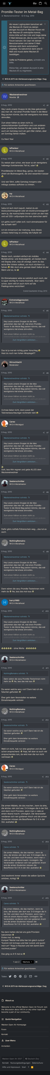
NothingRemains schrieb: (14, 673)
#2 (47, 159)
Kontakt (4, 1034)
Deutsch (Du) (33, 1059)
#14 (47, 842)
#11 (47, 668)
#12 (47, 720)
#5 (47, 311)
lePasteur (13, 148)
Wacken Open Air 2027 (12, 1059)
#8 (47, 492)
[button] (4, 3)
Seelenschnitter (16, 481)
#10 (47, 611)
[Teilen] (44, 105)
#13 (47, 777)
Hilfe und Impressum (11, 1067)
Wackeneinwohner (12, 16)
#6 (47, 373)
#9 (47, 551)
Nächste (27, 962)
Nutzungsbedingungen (20, 1063)
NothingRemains (17, 541)
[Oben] (28, 1067)
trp (10, 193)
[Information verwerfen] (44, 24)
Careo (12, 421)
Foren (3, 1029)
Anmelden (5, 1046)
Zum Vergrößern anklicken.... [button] (25, 340)
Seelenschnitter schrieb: (14, 725)
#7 (48, 432)
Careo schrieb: (10, 847)
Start (24, 1067)
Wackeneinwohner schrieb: (15, 316)
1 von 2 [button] (16, 962)
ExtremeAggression (18, 300)
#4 (47, 252)
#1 (48, 105)
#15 (47, 898)
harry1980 (14, 600)
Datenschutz (37, 1063)
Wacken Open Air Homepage (13, 1025)
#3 (47, 204)
